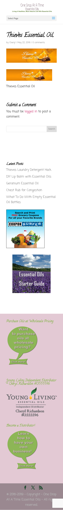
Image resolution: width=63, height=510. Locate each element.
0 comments (39, 42)
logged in (31, 111)
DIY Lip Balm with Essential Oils (28, 176)
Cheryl (12, 42)
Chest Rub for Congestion (24, 190)
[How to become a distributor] (22, 468)
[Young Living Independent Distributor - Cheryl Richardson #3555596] (31, 415)
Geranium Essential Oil (22, 183)
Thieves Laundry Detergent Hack (28, 169)
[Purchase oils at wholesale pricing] (22, 364)
